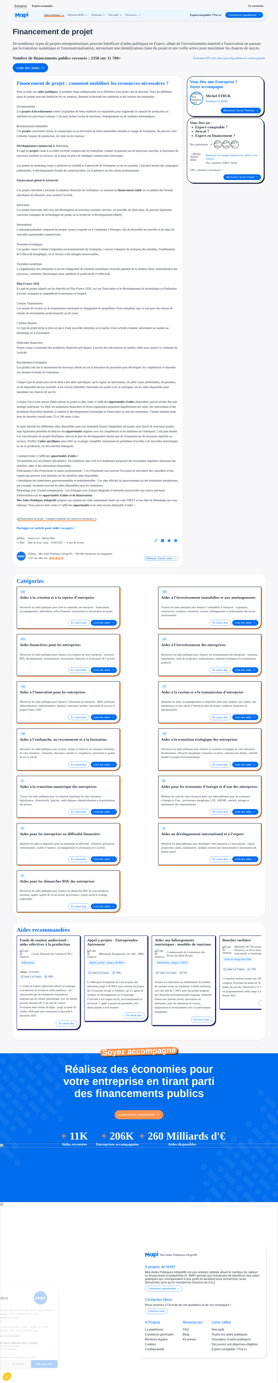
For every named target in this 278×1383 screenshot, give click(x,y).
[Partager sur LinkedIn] (162, 540)
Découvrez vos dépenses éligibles (235, 1344)
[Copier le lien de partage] (155, 540)
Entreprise (21, 6)
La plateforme (154, 1329)
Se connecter (255, 6)
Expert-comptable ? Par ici (229, 1349)
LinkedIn (252, 1369)
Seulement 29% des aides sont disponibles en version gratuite (229, 58)
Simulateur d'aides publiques (231, 1339)
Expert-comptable (42, 6)
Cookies (150, 1344)
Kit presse (189, 1339)
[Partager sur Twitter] (169, 540)
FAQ (186, 1329)
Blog (186, 1334)
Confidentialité (154, 1349)
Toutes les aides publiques (229, 1334)
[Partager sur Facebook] (175, 540)
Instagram (237, 1369)
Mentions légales (156, 1339)
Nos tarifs (218, 1329)
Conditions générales (159, 1334)
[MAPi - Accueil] (22, 15)
